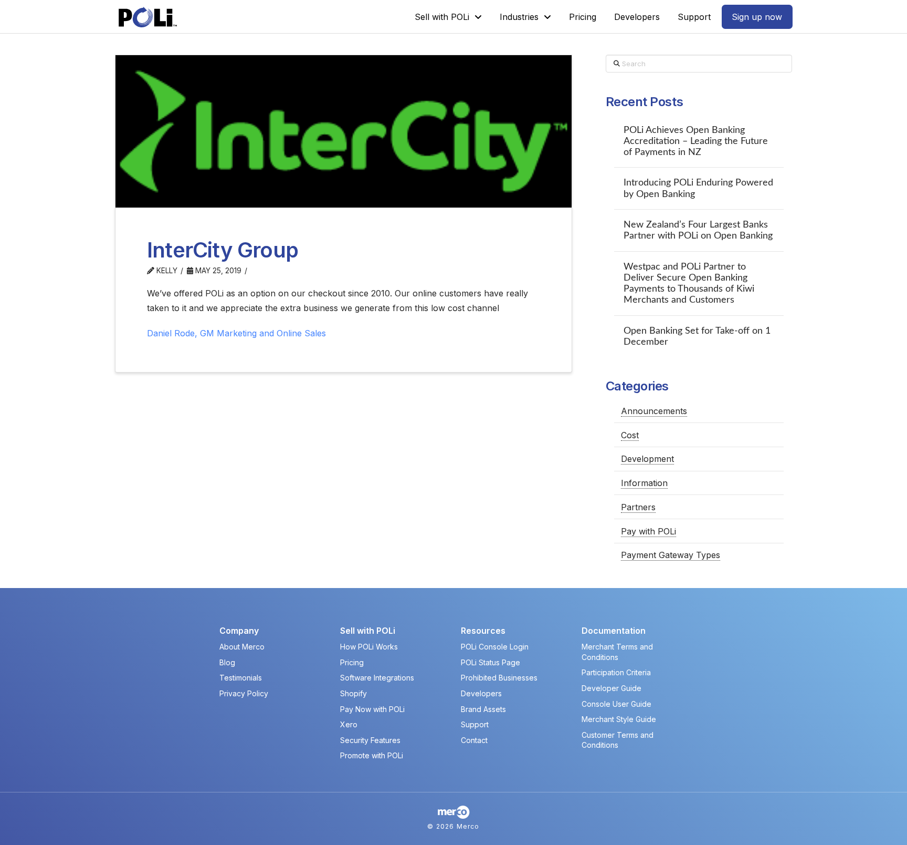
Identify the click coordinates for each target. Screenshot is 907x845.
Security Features (370, 740)
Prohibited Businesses (499, 677)
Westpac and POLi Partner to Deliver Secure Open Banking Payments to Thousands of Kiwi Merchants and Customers (689, 283)
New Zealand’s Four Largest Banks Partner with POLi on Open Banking (698, 230)
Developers (481, 693)
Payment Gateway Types (670, 555)
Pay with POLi (648, 531)
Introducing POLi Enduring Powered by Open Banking (698, 188)
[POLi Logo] (148, 17)
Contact (474, 740)
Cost (630, 435)
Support (475, 724)
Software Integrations (377, 677)
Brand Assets (483, 709)
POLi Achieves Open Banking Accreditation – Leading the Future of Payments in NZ (696, 141)
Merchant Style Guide (619, 719)
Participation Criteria (616, 672)
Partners (638, 507)
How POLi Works (369, 646)
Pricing (352, 662)
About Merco (242, 646)
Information (644, 483)
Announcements (654, 411)
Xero (348, 724)
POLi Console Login (495, 646)
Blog (227, 662)
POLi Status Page (490, 662)
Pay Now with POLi (372, 709)
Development (647, 459)
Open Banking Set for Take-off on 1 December (697, 336)
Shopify (353, 693)
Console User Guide (616, 703)
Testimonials (240, 677)
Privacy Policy (243, 693)
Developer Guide (611, 688)
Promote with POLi (371, 755)
